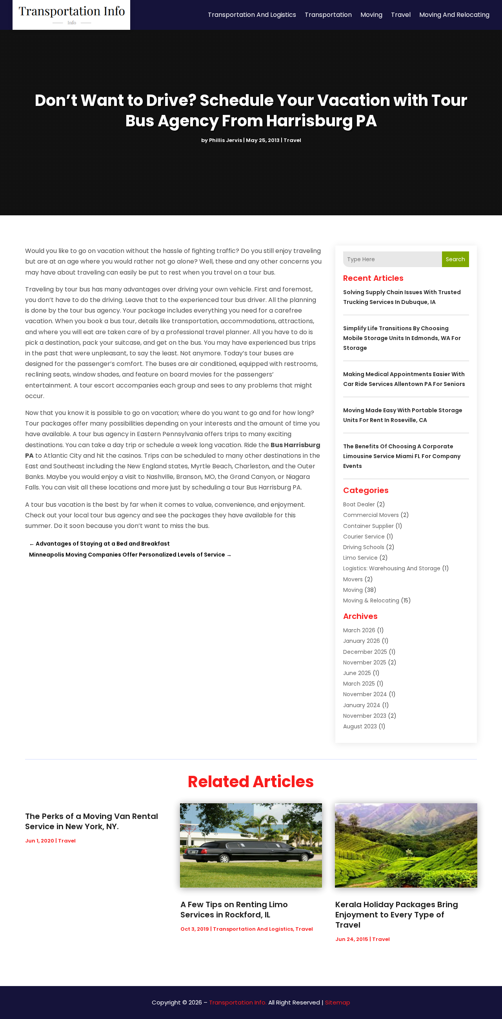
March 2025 (359, 684)
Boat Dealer (359, 504)
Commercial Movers (371, 515)
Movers (353, 579)
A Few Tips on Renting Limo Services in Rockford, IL (234, 909)
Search (455, 259)
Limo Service (360, 558)
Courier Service (364, 536)
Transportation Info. (238, 1002)
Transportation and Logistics (252, 14)
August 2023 (360, 726)
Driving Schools (363, 547)
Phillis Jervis (225, 140)
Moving (371, 14)
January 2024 (361, 705)
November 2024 (365, 694)
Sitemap (337, 1002)
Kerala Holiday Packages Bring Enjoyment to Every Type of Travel (396, 914)
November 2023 (364, 716)
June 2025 (357, 673)
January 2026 (361, 641)
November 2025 (364, 662)
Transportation (328, 14)
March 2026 (359, 630)
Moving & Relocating (371, 600)
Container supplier (368, 526)
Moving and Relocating (454, 14)
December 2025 (365, 652)
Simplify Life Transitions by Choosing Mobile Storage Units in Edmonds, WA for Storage (402, 338)
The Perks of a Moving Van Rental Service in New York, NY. (91, 821)
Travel (401, 14)
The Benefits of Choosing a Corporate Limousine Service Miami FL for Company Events (401, 456)
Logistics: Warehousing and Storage (391, 568)
